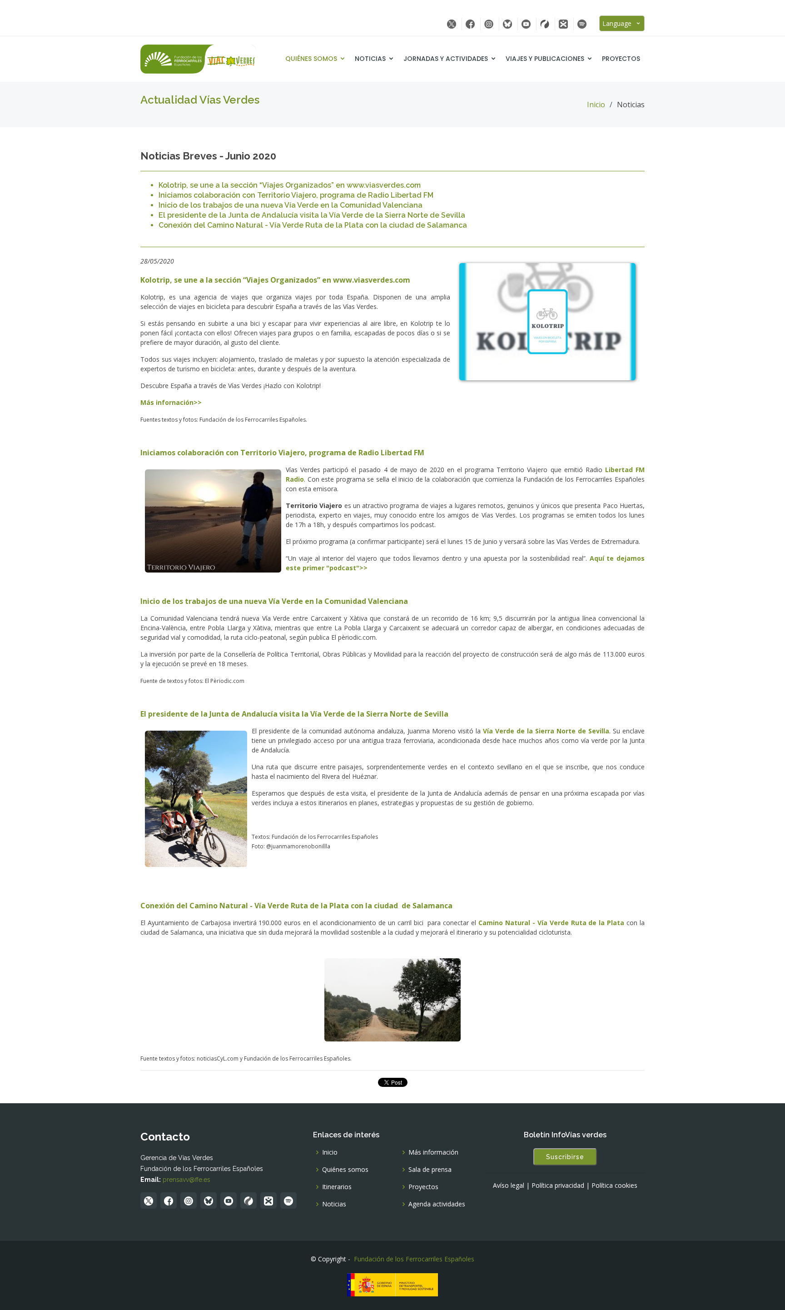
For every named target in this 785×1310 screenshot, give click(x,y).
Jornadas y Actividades (445, 58)
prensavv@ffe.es (186, 1179)
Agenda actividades (436, 1204)
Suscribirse (565, 1157)
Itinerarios (337, 1187)
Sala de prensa (430, 1169)
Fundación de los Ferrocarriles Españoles (414, 1259)
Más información (433, 1152)
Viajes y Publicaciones (545, 58)
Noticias (370, 58)
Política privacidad (558, 1185)
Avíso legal (508, 1185)
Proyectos (621, 58)
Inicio (596, 105)
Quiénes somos (311, 58)
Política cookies (614, 1185)
